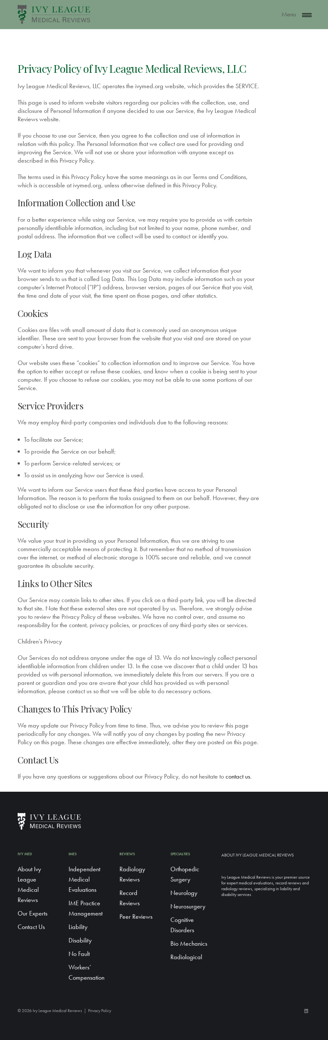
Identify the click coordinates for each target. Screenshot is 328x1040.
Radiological (186, 957)
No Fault (79, 954)
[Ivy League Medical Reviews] (54, 14)
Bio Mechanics (188, 943)
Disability (80, 940)
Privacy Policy (99, 1010)
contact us (238, 776)
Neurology (183, 893)
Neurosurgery (187, 906)
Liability (78, 927)
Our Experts (32, 913)
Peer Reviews (135, 916)
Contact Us (31, 927)
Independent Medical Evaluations (84, 879)
